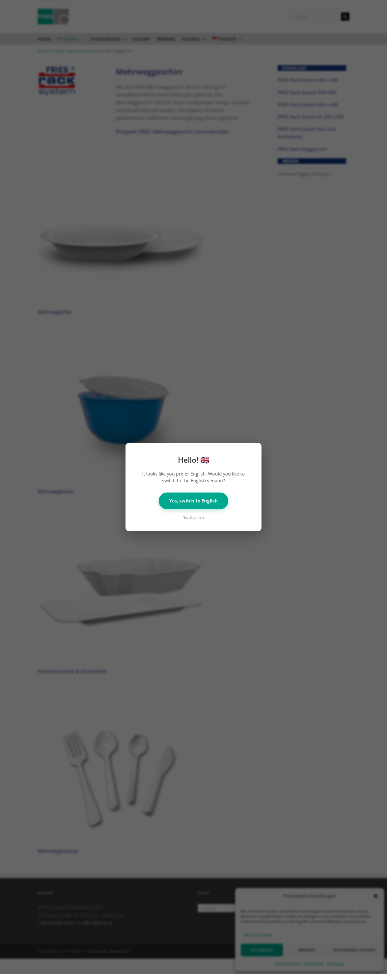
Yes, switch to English (193, 501)
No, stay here (193, 517)
